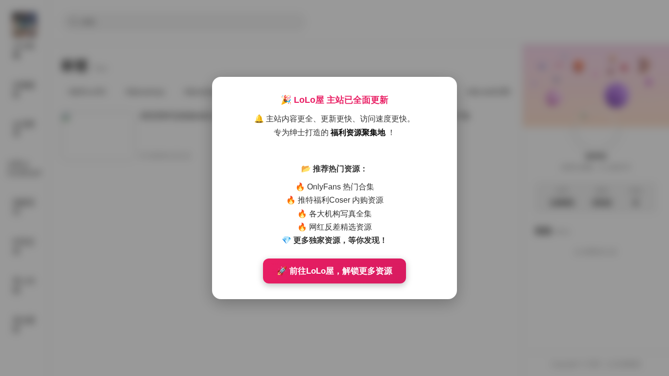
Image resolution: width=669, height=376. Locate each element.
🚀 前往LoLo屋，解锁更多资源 (334, 271)
